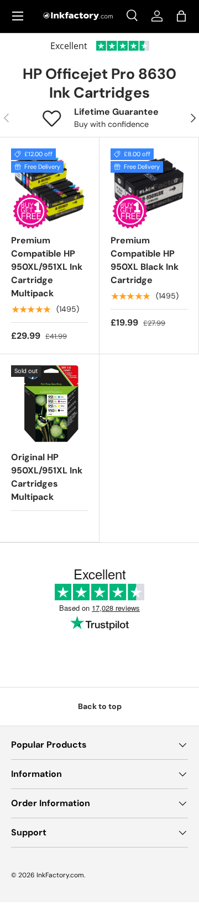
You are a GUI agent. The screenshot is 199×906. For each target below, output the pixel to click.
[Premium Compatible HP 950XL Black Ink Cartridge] (149, 186)
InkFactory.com (60, 875)
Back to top (100, 706)
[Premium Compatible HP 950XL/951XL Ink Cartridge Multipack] (49, 186)
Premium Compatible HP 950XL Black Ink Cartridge (145, 260)
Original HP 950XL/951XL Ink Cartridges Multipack (46, 477)
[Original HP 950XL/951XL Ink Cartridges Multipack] (49, 403)
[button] (181, 16)
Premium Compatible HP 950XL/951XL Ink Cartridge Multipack (46, 267)
